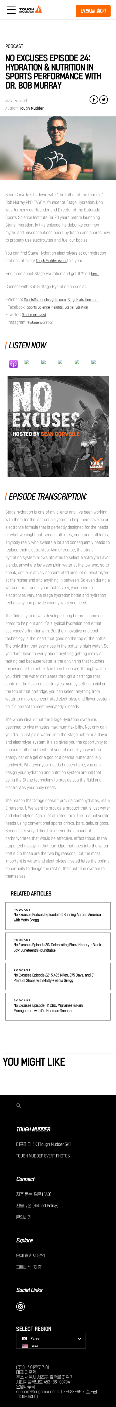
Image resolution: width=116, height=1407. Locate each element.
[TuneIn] (83, 364)
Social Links (29, 1290)
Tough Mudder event (51, 261)
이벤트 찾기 (93, 11)
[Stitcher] (49, 364)
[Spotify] (33, 364)
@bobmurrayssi (34, 315)
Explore (24, 1240)
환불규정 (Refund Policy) (37, 1205)
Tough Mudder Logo (31, 9)
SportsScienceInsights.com (45, 300)
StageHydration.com (83, 300)
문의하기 (23, 1217)
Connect (25, 1179)
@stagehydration (40, 322)
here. (95, 274)
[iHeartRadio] (66, 364)
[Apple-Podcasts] (16, 364)
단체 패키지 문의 (30, 1255)
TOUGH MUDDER (33, 1129)
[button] (58, 1106)
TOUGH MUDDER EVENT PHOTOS (43, 1155)
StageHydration (76, 307)
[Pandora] (99, 364)
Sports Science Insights (45, 307)
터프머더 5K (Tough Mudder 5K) (43, 1144)
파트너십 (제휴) (29, 1267)
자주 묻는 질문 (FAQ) (33, 1194)
